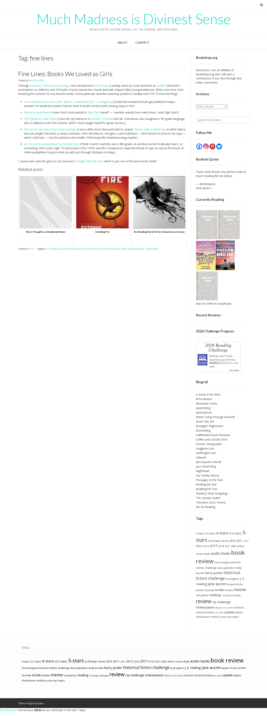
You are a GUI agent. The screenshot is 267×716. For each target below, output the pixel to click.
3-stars (200, 533)
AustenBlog (203, 408)
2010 (232, 541)
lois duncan (108, 248)
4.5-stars (235, 533)
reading (215, 595)
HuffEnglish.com (206, 453)
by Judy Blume (37, 112)
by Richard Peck (51, 144)
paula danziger (136, 248)
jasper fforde (235, 584)
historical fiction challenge (218, 575)
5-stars (76, 660)
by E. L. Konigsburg (68, 102)
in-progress (232, 579)
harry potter (214, 573)
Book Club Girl (205, 421)
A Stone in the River (208, 394)
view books (234, 370)
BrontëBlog (203, 430)
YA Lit (31, 248)
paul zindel (121, 248)
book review (227, 660)
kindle (219, 590)
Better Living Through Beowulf (215, 417)
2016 (206, 546)
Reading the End (206, 484)
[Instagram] (206, 146)
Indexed (201, 457)
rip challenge (221, 602)
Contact (142, 42)
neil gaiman (202, 595)
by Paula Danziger (50, 129)
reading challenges (231, 595)
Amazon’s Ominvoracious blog (49, 85)
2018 (221, 546)
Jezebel (160, 85)
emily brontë (95, 668)
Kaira (41, 703)
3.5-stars (210, 533)
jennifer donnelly (205, 590)
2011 (239, 541)
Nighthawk (202, 471)
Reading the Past (206, 489)
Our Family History (207, 475)
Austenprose (204, 412)
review (203, 601)
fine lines (66, 248)
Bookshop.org (205, 74)
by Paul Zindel (40, 119)
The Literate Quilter (208, 498)
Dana (212, 356)
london (229, 590)
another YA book (102, 119)
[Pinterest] (212, 146)
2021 (227, 546)
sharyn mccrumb (224, 607)
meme (240, 589)
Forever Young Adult (209, 444)
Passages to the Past (209, 480)
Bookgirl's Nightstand (209, 426)
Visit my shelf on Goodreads (213, 303)
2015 (199, 546)
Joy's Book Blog (206, 466)
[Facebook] (199, 146)
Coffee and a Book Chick (211, 439)
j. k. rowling (193, 668)
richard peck (151, 248)
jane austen (217, 583)
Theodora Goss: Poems (211, 502)
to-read (219, 612)
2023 (234, 546)
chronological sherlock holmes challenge (45, 668)
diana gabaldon (226, 567)
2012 (246, 540)
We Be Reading (205, 507)
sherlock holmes (205, 612)
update (229, 612)
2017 (213, 546)
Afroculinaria (204, 399)
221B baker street (218, 541)
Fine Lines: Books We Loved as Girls (65, 73)
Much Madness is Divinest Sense (133, 19)
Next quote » (204, 188)
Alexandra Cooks (206, 403)
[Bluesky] (219, 146)
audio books (220, 553)
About (123, 42)
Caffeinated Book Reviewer (213, 435)
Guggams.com (205, 448)
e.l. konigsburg (53, 248)
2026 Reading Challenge (218, 347)
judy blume (78, 248)
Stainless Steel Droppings (212, 493)
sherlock (239, 607)
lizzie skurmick (93, 248)
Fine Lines (101, 85)
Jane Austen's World (208, 462)
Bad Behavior (8, 710)
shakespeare (205, 607)
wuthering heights (229, 616)
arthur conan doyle (179, 661)
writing (215, 616)
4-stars (222, 533)
